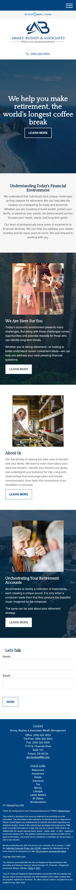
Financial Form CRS (15, 805)
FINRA (31, 868)
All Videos (38, 798)
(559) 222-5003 (40, 54)
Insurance (38, 780)
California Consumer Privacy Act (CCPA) (23, 848)
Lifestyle (38, 791)
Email (6, 676)
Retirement (38, 770)
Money (38, 787)
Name (6, 656)
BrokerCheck (64, 810)
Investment (38, 773)
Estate (38, 777)
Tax (38, 784)
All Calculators (38, 802)
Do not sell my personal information (51, 851)
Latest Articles (38, 795)
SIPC (38, 868)
